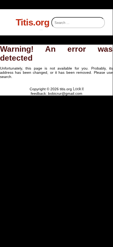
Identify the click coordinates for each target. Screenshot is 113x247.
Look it (78, 89)
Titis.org (32, 22)
